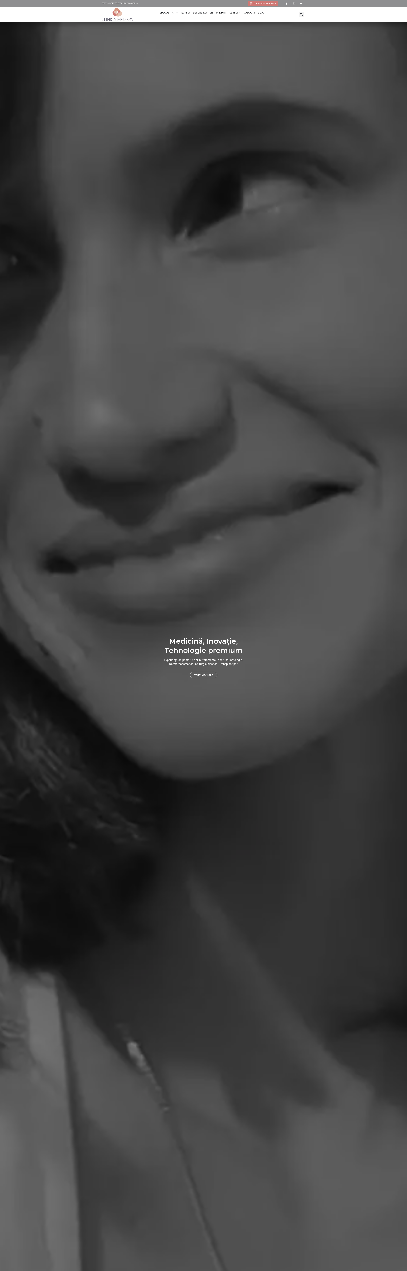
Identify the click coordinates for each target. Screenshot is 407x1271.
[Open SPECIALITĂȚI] (177, 12)
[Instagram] (293, 3)
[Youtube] (301, 3)
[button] (301, 14)
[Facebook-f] (286, 3)
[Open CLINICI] (239, 12)
